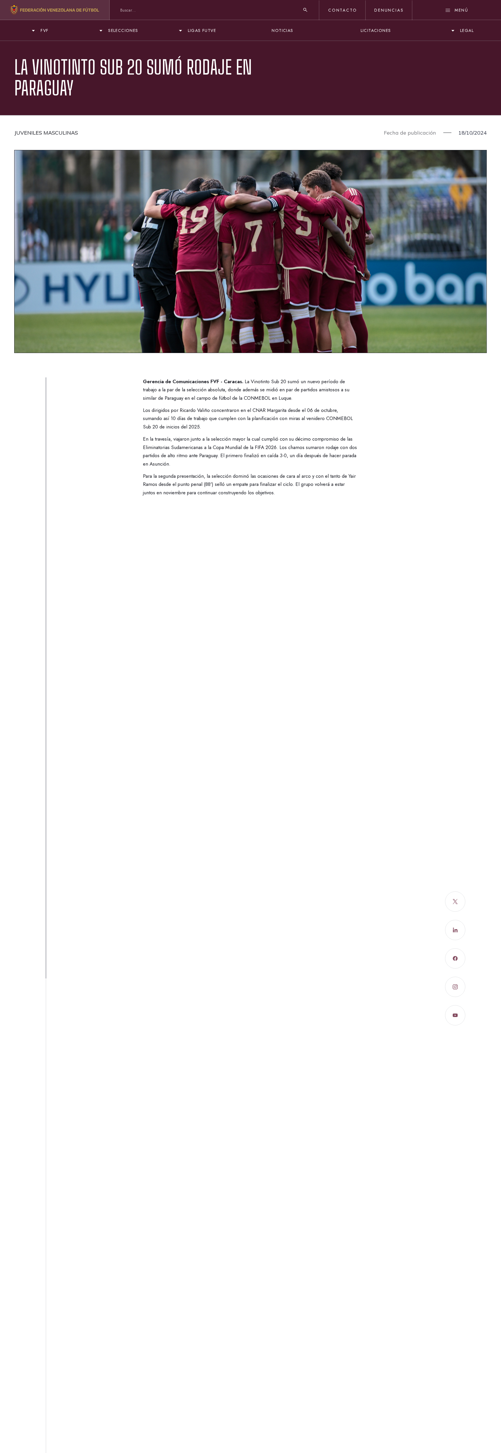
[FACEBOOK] (455, 958)
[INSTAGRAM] (455, 987)
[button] (39, 31)
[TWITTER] (455, 901)
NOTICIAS (282, 30)
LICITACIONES (376, 30)
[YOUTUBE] (455, 1015)
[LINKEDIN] (455, 930)
